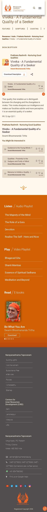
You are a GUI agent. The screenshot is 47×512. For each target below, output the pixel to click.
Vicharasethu (11, 390)
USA (7, 430)
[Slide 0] (4, 343)
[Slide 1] (6, 343)
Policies (9, 385)
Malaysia (9, 425)
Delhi (8, 414)
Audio (13, 36)
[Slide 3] (9, 343)
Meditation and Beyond (17, 284)
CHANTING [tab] (34, 29)
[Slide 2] (8, 343)
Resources (6, 36)
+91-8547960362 (16, 476)
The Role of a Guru (15, 227)
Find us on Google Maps (19, 482)
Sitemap (9, 395)
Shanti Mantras (13, 270)
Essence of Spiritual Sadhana (20, 277)
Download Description (13, 74)
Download (12, 340)
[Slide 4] (11, 343)
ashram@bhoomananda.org (20, 462)
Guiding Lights (11, 365)
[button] (34, 8)
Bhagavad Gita (12, 262)
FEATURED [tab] (6, 29)
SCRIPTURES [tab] (20, 29)
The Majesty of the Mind (17, 219)
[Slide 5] (13, 343)
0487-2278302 (15, 467)
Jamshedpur (11, 419)
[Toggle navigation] (40, 8)
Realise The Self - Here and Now (22, 241)
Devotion (9, 234)
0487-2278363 (27, 467)
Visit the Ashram (12, 370)
